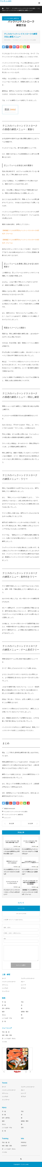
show (12, 109)
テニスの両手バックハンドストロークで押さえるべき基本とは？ (30, 872)
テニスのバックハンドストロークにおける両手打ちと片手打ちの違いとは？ (12, 851)
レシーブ (23, 985)
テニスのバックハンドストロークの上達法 (24, 40)
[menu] (39, 3)
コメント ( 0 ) (21, 908)
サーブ (4, 978)
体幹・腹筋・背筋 (7, 1035)
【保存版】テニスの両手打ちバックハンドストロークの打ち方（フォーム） (30, 892)
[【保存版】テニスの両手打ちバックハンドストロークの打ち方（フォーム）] (30, 882)
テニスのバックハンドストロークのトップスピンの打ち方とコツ (12, 892)
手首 (22, 1002)
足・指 (4, 1021)
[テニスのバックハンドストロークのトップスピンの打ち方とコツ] (12, 882)
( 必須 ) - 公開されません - (13, 933)
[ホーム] (2, 8)
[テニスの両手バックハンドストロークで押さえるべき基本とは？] (30, 862)
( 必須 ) (7, 927)
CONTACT (24, 1145)
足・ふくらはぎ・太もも (8, 1038)
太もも (4, 1015)
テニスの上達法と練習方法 (11, 18)
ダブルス (23, 988)
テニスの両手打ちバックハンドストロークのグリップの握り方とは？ (30, 851)
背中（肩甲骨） (6, 1008)
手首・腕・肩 (5, 1032)
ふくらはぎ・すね (7, 1018)
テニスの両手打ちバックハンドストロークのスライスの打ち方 (12, 872)
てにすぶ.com (5, 1)
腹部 (3, 1011)
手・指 (4, 1002)
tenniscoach (11, 808)
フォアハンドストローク (27, 978)
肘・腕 (4, 1005)
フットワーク (5, 991)
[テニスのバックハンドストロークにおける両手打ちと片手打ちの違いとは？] (12, 842)
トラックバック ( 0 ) (21, 913)
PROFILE (23, 1142)
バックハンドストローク (11, 814)
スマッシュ (5, 985)
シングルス (5, 988)
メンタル (4, 1041)
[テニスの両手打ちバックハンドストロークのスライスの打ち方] (12, 862)
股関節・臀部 (24, 1011)
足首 (22, 1018)
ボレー (23, 981)
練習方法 (20, 814)
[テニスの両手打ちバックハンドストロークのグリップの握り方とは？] (30, 842)
